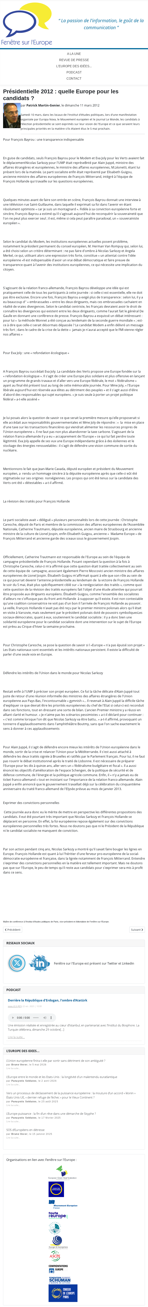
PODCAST (74, 72)
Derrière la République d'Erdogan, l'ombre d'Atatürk (47, 1000)
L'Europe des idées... (74, 66)
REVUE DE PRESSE (74, 60)
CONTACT (74, 78)
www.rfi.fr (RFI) (15, 1006)
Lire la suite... (16, 1037)
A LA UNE (74, 53)
